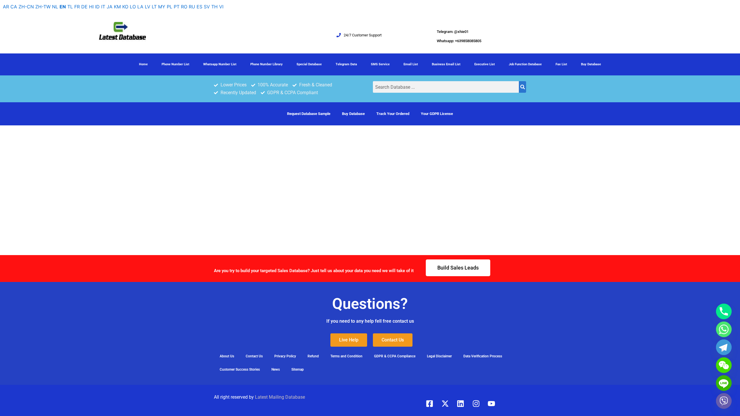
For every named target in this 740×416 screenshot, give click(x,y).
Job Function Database (525, 64)
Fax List (561, 64)
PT (177, 7)
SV (207, 7)
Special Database (309, 64)
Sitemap (297, 369)
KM (117, 7)
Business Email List (446, 64)
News (275, 369)
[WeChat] (724, 365)
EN (63, 7)
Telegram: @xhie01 (453, 31)
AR (6, 7)
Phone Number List (175, 64)
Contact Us (254, 356)
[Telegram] (724, 347)
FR (77, 7)
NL (55, 7)
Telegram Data (346, 64)
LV (147, 7)
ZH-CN (26, 7)
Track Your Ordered (392, 114)
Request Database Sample (308, 114)
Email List (411, 64)
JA (109, 7)
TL (70, 7)
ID (97, 7)
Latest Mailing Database (280, 397)
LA (140, 7)
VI (221, 7)
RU (192, 7)
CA (13, 7)
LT (154, 7)
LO (133, 7)
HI (91, 7)
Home (143, 64)
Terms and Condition (346, 356)
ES (199, 7)
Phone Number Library (266, 64)
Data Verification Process (482, 356)
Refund (313, 356)
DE (84, 7)
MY (161, 7)
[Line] (724, 383)
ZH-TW (43, 7)
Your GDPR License (437, 114)
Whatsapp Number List (219, 64)
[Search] (522, 87)
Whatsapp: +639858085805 (459, 41)
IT (103, 7)
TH (214, 7)
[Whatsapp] (724, 329)
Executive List (484, 64)
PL (169, 7)
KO (125, 7)
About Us (227, 356)
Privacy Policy (285, 356)
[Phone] (724, 311)
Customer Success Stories (240, 369)
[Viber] (724, 401)
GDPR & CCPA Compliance (394, 356)
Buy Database (591, 64)
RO (184, 7)
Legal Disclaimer (439, 356)
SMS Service (380, 64)
